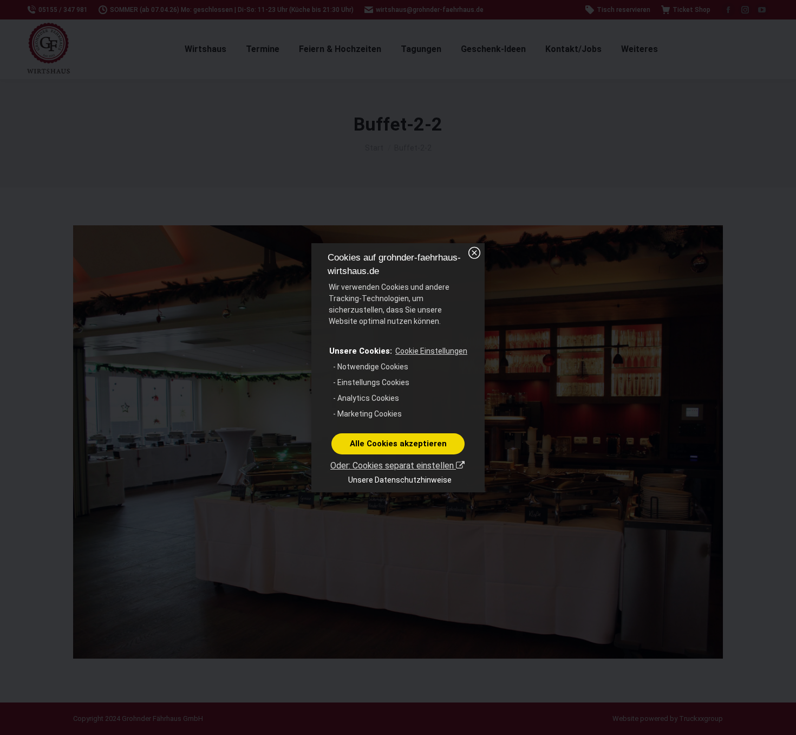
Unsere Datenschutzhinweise (400, 480)
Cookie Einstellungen (431, 351)
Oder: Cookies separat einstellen (393, 465)
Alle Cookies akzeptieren (398, 443)
